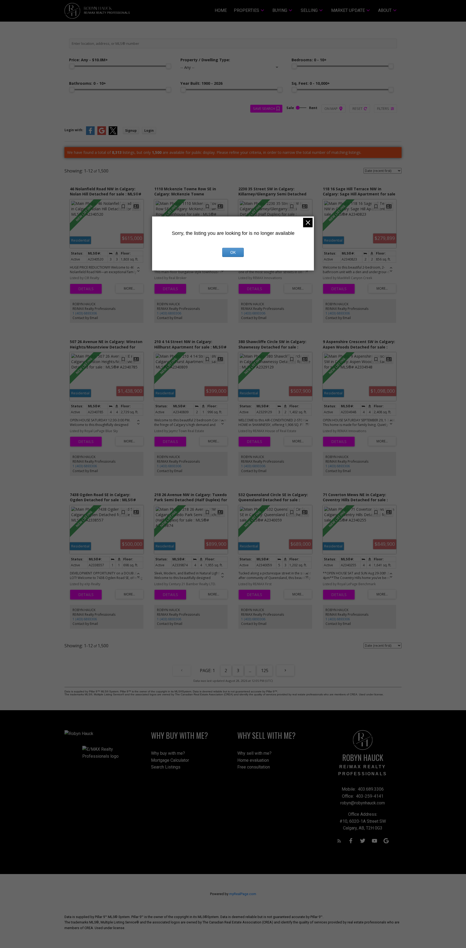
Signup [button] (131, 130)
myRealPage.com (242, 894)
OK (233, 252)
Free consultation (253, 767)
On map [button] (331, 108)
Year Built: (201, 83)
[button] (339, 841)
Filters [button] (383, 108)
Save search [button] (264, 108)
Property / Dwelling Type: (205, 59)
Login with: (73, 130)
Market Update (348, 10)
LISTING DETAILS (86, 289)
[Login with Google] (101, 133)
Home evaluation (253, 760)
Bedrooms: (309, 59)
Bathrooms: (87, 83)
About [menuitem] (385, 10)
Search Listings (165, 767)
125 (264, 670)
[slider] (71, 66)
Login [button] (149, 130)
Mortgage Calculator (170, 760)
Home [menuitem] (221, 10)
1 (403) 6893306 (85, 313)
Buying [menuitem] (279, 10)
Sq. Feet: (311, 83)
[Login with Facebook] (90, 133)
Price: (88, 59)
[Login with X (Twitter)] (113, 133)
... (250, 670)
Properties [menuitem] (246, 10)
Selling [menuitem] (309, 10)
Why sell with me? (254, 753)
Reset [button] (357, 108)
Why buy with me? (168, 753)
